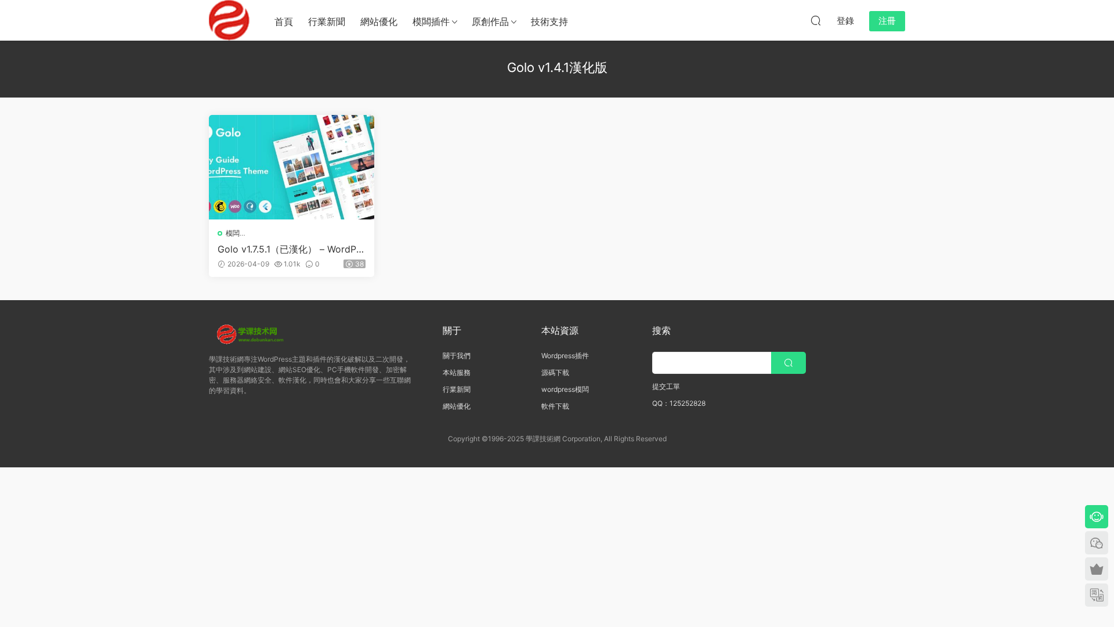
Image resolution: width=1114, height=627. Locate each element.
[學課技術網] (229, 20)
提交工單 (666, 386)
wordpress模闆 (565, 389)
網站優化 (378, 21)
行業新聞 (326, 21)
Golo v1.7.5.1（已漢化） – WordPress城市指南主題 (291, 249)
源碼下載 (555, 372)
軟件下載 (555, 406)
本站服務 (457, 372)
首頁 (283, 21)
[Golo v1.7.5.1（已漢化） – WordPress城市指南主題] (291, 167)
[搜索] (816, 20)
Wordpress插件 (565, 355)
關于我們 (457, 355)
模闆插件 (431, 21)
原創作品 (490, 21)
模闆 (233, 233)
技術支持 (549, 21)
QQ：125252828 (679, 403)
